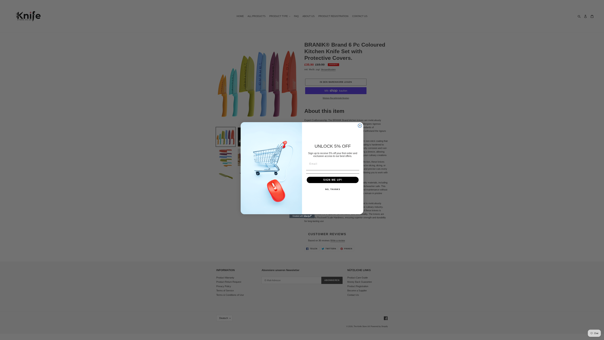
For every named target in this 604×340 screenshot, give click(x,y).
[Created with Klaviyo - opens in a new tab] (302, 216)
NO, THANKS (332, 189)
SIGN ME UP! (332, 179)
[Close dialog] (360, 126)
